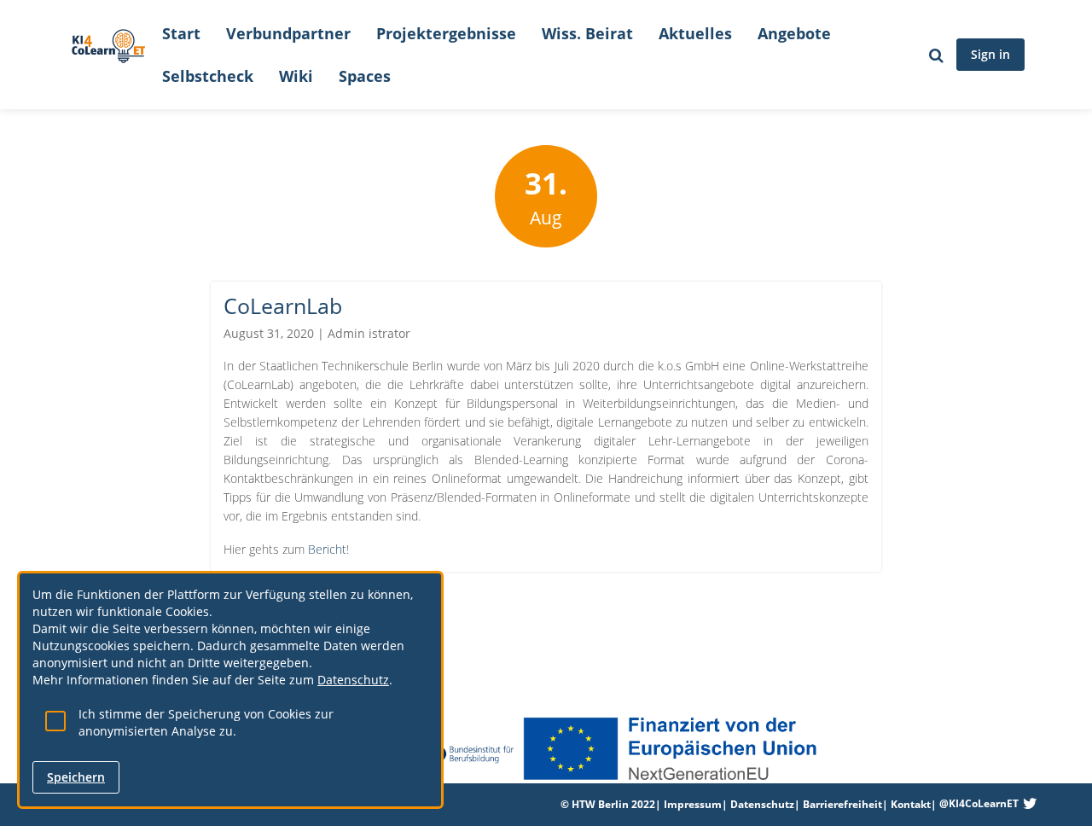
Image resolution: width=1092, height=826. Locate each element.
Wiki (296, 76)
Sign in (990, 54)
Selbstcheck (207, 76)
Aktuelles (695, 33)
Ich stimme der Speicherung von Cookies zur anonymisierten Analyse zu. (206, 722)
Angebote (794, 33)
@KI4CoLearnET (979, 803)
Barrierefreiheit (842, 804)
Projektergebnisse (446, 33)
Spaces (365, 76)
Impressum (693, 804)
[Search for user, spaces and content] (936, 54)
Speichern (76, 777)
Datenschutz (762, 804)
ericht (331, 549)
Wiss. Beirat (587, 33)
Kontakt (911, 804)
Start (181, 33)
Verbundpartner (288, 33)
